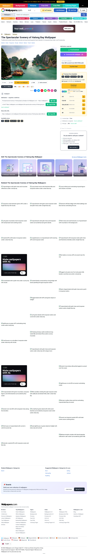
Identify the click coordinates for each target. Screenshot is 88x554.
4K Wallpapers (19, 518)
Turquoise (11, 43)
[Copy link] (55, 90)
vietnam (69, 473)
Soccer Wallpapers (20, 532)
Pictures (33, 5)
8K (22, 121)
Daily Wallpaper (5, 522)
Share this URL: (5, 111)
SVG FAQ (61, 518)
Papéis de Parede (44, 538)
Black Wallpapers (20, 530)
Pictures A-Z (48, 516)
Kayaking (47, 475)
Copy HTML (52, 104)
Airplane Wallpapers (21, 516)
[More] (83, 6)
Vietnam (15, 34)
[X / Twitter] (38, 90)
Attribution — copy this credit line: (10, 97)
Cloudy (16, 43)
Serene (33, 43)
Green (7, 43)
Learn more (69, 489)
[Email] (52, 90)
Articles (3, 524)
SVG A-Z (47, 518)
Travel (29, 43)
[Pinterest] (42, 90)
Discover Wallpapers (6, 516)
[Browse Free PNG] (71, 18)
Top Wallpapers (5, 520)
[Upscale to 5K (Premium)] (83, 108)
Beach (2, 470)
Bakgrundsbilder (32, 538)
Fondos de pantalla (62, 538)
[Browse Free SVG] (56, 18)
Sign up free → (79, 489)
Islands (3, 43)
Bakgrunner (24, 540)
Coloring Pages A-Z (50, 522)
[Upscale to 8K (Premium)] (83, 112)
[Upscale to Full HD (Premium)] (83, 100)
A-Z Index (3, 512)
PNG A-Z (47, 520)
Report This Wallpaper (66, 128)
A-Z (29, 10)
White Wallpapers (20, 514)
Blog (75, 512)
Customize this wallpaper (74, 54)
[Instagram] (48, 90)
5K (18, 121)
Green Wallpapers (20, 512)
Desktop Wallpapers (21, 522)
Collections (4, 514)
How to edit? (74, 123)
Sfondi (53, 538)
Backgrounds (20, 5)
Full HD (7, 121)
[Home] (1, 34)
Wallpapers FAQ (63, 512)
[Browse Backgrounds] (28, 18)
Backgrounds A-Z (49, 514)
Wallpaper (22, 538)
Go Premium (48, 10)
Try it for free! (74, 66)
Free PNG (56, 5)
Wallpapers (6, 5)
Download (73, 85)
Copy (53, 100)
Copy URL (52, 114)
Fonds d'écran (6, 540)
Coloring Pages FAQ (64, 522)
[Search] (84, 15)
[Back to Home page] (11, 10)
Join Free (73, 10)
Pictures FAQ (62, 516)
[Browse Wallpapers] (13, 18)
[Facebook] (35, 90)
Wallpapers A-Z (48, 512)
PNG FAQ (61, 520)
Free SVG (44, 5)
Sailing (68, 470)
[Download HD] (83, 96)
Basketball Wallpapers (21, 520)
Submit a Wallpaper (78, 514)
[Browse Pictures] (42, 18)
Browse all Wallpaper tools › (79, 157)
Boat (46, 470)
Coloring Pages (70, 5)
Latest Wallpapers (5, 518)
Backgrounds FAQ (63, 514)
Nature (25, 43)
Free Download (74, 49)
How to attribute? (5, 107)
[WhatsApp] (45, 90)
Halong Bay (48, 473)
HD (2, 121)
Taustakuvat (33, 540)
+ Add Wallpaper (60, 10)
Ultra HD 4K (13, 121)
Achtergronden (74, 538)
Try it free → (61, 1)
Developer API (77, 516)
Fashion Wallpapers (21, 524)
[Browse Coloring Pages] (85, 18)
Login (83, 10)
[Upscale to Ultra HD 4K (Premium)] (83, 104)
